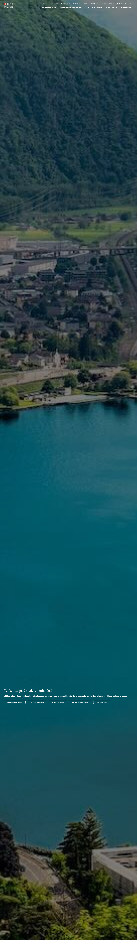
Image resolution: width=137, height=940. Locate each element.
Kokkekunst (126, 7)
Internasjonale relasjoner (71, 7)
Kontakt (119, 4)
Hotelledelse (111, 7)
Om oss (103, 4)
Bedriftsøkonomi (49, 7)
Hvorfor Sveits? (53, 4)
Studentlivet (76, 4)
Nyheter (111, 4)
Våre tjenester (65, 4)
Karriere (85, 4)
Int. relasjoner (37, 702)
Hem (43, 4)
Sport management (94, 7)
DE (130, 4)
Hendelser (94, 4)
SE (126, 4)
